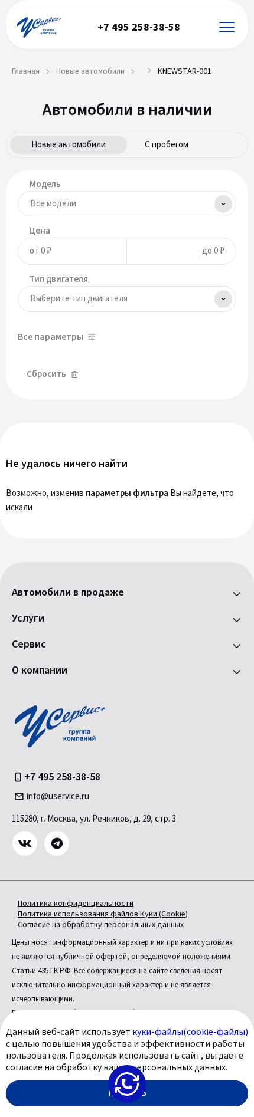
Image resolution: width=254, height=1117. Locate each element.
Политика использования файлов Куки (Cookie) (103, 914)
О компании (39, 670)
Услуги (28, 619)
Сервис (29, 645)
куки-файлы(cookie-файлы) (190, 1032)
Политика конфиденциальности (75, 903)
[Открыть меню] (227, 27)
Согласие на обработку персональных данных (101, 924)
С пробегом (166, 145)
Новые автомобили (68, 145)
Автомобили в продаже (68, 593)
